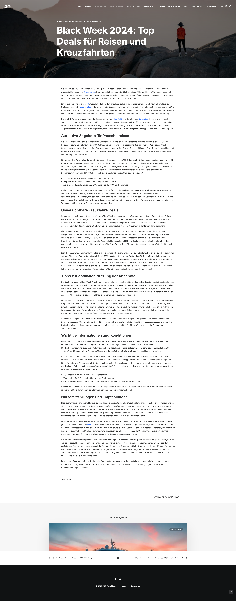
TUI (87, 104)
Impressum (124, 586)
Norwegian (143, 119)
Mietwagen (211, 6)
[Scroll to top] (231, 591)
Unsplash (175, 497)
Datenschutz (135, 586)
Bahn (186, 6)
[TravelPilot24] (7, 6)
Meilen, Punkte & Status (170, 6)
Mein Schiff (118, 119)
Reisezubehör (150, 6)
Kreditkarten (197, 6)
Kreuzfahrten (100, 6)
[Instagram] (120, 580)
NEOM (164, 497)
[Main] (118, 558)
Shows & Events (133, 6)
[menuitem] (79, 6)
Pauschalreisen (116, 6)
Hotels (88, 6)
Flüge (79, 6)
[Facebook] (116, 580)
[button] (222, 6)
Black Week (66, 479)
